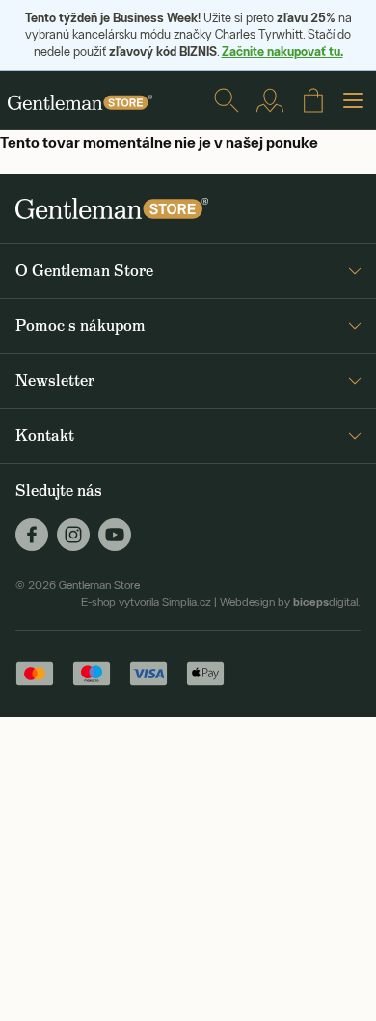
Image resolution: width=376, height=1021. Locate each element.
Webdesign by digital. (290, 602)
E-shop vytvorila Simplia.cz (146, 602)
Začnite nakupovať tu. (282, 51)
